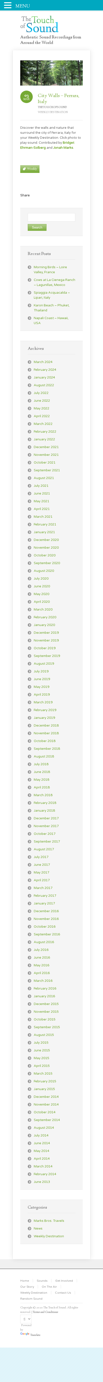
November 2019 (46, 640)
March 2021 (43, 517)
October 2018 (45, 741)
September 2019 (47, 656)
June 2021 (42, 494)
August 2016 (44, 942)
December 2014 (46, 1097)
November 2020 (46, 548)
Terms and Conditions (45, 1312)
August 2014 (44, 1128)
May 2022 (41, 408)
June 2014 (42, 1143)
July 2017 (41, 857)
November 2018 (46, 733)
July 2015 (41, 1043)
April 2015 (42, 1066)
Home (24, 1280)
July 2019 (41, 671)
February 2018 (45, 803)
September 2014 (47, 1120)
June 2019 (42, 679)
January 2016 (44, 996)
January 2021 (44, 532)
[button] (8, 5)
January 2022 (44, 439)
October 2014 (45, 1112)
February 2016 (45, 989)
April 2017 (42, 880)
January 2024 (44, 377)
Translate (35, 1335)
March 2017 (43, 888)
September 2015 (47, 1027)
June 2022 (42, 401)
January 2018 (44, 811)
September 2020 (47, 563)
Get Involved (64, 1280)
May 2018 (41, 780)
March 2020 (43, 610)
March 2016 (43, 981)
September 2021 (47, 470)
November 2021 (46, 455)
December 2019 (46, 633)
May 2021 (41, 501)
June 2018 (42, 772)
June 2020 (42, 586)
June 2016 (42, 958)
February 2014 (45, 1174)
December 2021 (46, 447)
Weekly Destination (53, 112)
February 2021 (45, 524)
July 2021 (41, 486)
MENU (23, 6)
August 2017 (44, 849)
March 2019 (43, 702)
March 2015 (43, 1074)
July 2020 (41, 579)
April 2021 (42, 509)
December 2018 (46, 726)
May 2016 (41, 965)
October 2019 (45, 648)
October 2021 (45, 463)
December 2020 (46, 540)
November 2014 (46, 1105)
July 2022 (41, 393)
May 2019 (41, 687)
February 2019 (45, 710)
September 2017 (47, 842)
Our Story (27, 1286)
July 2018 (41, 764)
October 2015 (45, 1019)
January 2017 (44, 903)
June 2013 (42, 1182)
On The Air (49, 1286)
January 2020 (44, 625)
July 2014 (41, 1135)
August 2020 (44, 571)
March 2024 (43, 362)
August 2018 (44, 756)
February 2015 (45, 1081)
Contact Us (63, 1292)
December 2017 (46, 818)
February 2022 (45, 432)
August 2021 (44, 478)
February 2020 (45, 617)
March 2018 (43, 795)
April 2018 (42, 787)
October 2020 (45, 555)
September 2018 (47, 749)
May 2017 (41, 873)
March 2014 (43, 1166)
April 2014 (42, 1159)
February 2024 (45, 370)
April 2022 (42, 416)
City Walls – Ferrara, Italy (58, 99)
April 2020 (42, 602)
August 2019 (44, 664)
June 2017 (42, 865)
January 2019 (44, 718)
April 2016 (42, 973)
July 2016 (41, 950)
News (38, 1229)
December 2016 (46, 911)
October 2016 (45, 927)
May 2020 (41, 594)
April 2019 (42, 695)
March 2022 (43, 424)
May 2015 (41, 1058)
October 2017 (45, 834)
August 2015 (44, 1035)
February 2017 (45, 896)
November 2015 (46, 1012)
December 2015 (46, 1004)
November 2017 (46, 826)
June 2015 (42, 1050)
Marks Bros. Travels (49, 1221)
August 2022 (44, 385)
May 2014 (41, 1151)
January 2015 (44, 1089)
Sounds (42, 1280)
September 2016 (47, 934)
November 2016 (46, 919)
